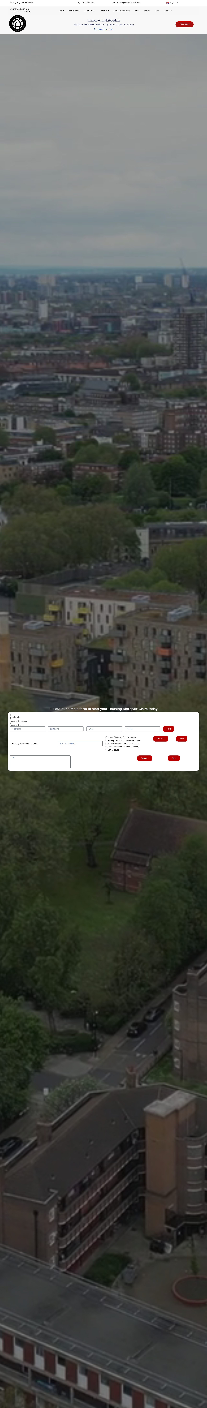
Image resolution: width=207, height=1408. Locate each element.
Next (169, 729)
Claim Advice (104, 10)
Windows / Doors (133, 740)
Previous (160, 739)
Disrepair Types (74, 10)
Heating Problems (115, 740)
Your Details (15, 717)
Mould (118, 737)
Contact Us (168, 10)
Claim (157, 10)
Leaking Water (131, 737)
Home (62, 10)
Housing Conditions (18, 721)
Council (36, 744)
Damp (110, 737)
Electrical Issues (132, 744)
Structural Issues (115, 744)
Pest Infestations (115, 747)
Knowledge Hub (89, 10)
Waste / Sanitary (132, 747)
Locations (147, 10)
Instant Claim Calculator (122, 10)
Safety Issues (113, 750)
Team (137, 10)
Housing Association (20, 744)
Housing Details (16, 725)
